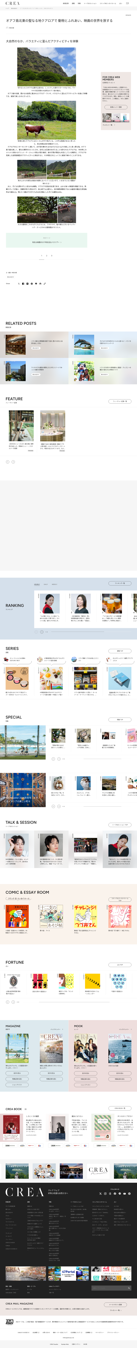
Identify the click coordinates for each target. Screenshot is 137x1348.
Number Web (65, 1344)
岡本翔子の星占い (119, 1209)
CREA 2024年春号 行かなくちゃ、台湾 (54, 1259)
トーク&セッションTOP (77, 1206)
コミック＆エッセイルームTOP (120, 899)
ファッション (9, 1228)
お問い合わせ (46, 1332)
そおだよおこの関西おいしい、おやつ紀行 (35, 1228)
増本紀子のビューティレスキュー (35, 1249)
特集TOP (51, 1206)
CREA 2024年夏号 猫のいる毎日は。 (54, 1254)
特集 (79, 3)
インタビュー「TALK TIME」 (100, 1222)
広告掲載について (75, 1332)
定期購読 (88, 1332)
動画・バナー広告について (60, 1332)
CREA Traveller (54, 1344)
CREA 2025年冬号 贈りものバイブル (54, 1244)
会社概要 (35, 1332)
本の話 (85, 1344)
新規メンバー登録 (116, 107)
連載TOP (29, 1206)
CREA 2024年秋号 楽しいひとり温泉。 (54, 1249)
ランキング (9, 1233)
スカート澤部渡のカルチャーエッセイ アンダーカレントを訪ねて (100, 1230)
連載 (73, 3)
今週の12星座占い (119, 1215)
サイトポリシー (100, 1332)
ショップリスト (17, 1085)
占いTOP (120, 965)
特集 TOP (120, 720)
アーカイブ (9, 1236)
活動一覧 (51, 1292)
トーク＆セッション (90, 3)
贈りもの (8, 1209)
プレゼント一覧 (107, 125)
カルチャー (9, 1219)
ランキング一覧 (120, 583)
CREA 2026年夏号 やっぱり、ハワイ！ (54, 1210)
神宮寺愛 (11, 28)
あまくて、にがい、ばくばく (100, 1225)
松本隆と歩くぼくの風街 (77, 1217)
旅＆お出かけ (10, 277)
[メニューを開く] (127, 3)
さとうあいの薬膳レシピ (34, 1232)
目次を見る (17, 1073)
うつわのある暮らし (32, 1235)
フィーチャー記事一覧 (120, 401)
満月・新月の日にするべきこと (122, 1225)
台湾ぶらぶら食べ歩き (33, 1209)
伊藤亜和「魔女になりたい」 (100, 1209)
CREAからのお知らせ (11, 1249)
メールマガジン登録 (115, 1305)
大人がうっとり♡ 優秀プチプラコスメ (35, 1244)
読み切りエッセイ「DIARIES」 (100, 1212)
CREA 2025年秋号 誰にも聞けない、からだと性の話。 (57, 1228)
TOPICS (8, 1245)
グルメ (7, 1215)
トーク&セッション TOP (120, 825)
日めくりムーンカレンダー (121, 1222)
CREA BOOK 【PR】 (11, 1292)
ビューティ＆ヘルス (11, 1225)
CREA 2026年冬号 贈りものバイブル (54, 1222)
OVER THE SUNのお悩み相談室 (79, 1220)
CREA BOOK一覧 (120, 1108)
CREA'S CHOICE (10, 1242)
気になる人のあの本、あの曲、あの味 (79, 1210)
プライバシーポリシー (113, 1332)
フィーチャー (9, 1239)
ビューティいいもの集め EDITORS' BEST (33, 1239)
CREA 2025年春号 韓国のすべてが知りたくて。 (56, 1239)
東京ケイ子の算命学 (119, 1219)
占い (120, 3)
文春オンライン (76, 1344)
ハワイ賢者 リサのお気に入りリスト (35, 1216)
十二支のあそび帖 (97, 1219)
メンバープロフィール (55, 1289)
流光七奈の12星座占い (120, 1212)
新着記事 (66, 3)
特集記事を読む (17, 1079)
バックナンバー (55, 1029)
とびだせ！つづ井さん (98, 1215)
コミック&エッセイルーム (108, 3)
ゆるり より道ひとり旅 (98, 1235)
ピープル (29, 1289)
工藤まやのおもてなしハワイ (35, 1220)
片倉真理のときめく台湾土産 (35, 1212)
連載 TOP (120, 651)
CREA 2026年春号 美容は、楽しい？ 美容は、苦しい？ (57, 1216)
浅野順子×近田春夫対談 (77, 1214)
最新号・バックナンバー (12, 1289)
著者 (28, 1292)
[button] (8, 462)
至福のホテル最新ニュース (34, 1224)
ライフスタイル (10, 1222)
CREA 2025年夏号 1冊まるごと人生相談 (54, 1234)
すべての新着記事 (10, 1206)
